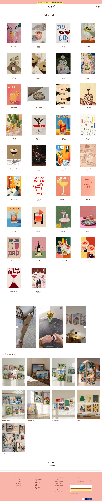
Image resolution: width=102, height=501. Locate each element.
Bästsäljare (4, 388)
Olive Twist (88, 46)
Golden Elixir (63, 107)
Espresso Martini (13, 168)
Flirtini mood (88, 260)
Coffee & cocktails (38, 77)
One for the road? (14, 291)
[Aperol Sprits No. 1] (63, 155)
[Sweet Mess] (38, 278)
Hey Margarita (63, 199)
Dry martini (38, 138)
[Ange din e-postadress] (81, 489)
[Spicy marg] (13, 63)
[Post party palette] (63, 247)
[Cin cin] (63, 33)
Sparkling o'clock (38, 107)
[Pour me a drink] (13, 33)
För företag (18, 487)
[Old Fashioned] (13, 216)
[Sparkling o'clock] (38, 94)
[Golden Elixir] (63, 94)
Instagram (40, 479)
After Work (63, 230)
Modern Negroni (38, 230)
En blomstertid (55, 388)
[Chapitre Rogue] (88, 94)
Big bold (78, 420)
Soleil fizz (14, 138)
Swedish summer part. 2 (32, 388)
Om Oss (19, 481)
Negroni (63, 138)
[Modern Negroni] (38, 216)
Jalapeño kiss (88, 77)
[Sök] (96, 7)
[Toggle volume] (34, 308)
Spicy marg (13, 77)
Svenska (11, 498)
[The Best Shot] (38, 186)
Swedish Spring (30, 420)
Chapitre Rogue (88, 107)
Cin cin (63, 46)
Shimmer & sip (88, 168)
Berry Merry (38, 168)
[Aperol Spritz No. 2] (13, 186)
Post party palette (63, 260)
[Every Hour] (88, 186)
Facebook (40, 482)
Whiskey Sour (14, 107)
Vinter (3, 453)
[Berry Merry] (38, 155)
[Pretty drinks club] (88, 216)
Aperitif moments (59, 481)
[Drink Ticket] (13, 247)
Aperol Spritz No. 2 (14, 199)
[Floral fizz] (63, 63)
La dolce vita (79, 388)
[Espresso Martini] (13, 155)
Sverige (17, 498)
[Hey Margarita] (63, 186)
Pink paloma (38, 46)
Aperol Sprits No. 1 (63, 168)
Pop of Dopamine (55, 420)
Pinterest (40, 487)
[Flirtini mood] (88, 247)
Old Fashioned (14, 230)
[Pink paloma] (38, 33)
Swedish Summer (6, 420)
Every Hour (88, 199)
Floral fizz (63, 77)
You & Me (39, 260)
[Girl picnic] (88, 124)
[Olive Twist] (88, 33)
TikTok (39, 485)
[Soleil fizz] (13, 124)
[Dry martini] (38, 124)
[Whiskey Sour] (13, 94)
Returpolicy (18, 483)
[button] (17, 327)
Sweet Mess (38, 291)
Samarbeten (18, 485)
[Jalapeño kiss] (88, 63)
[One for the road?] (13, 278)
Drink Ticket (13, 260)
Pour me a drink (14, 46)
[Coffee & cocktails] (38, 63)
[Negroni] (63, 124)
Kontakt (18, 479)
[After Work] (63, 216)
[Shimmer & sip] (88, 155)
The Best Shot (39, 199)
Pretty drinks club (88, 230)
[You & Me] (38, 247)
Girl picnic (88, 138)
